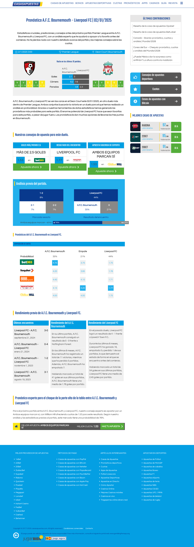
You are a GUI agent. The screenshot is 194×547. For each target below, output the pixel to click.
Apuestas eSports (151, 478)
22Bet (18, 463)
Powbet (19, 485)
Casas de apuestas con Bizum (71, 478)
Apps (145, 3)
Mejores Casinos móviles (112, 493)
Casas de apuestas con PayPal (72, 459)
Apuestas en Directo (110, 481)
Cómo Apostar (107, 485)
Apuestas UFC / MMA (152, 493)
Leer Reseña (147, 128)
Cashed (19, 515)
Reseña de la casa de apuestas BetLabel (154, 32)
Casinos (154, 3)
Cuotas (117, 3)
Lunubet (19, 496)
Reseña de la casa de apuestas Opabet (153, 26)
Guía (164, 3)
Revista (173, 3)
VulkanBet (20, 511)
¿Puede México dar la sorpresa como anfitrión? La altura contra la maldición (152, 58)
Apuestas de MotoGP (152, 463)
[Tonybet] (27, 273)
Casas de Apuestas (62, 3)
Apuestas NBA (149, 485)
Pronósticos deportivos (111, 463)
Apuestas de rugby (151, 500)
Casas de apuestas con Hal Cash (73, 485)
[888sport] (27, 281)
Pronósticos (132, 3)
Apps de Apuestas (109, 470)
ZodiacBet (20, 470)
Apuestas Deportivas (98, 3)
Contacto (89, 528)
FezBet (19, 507)
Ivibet (18, 500)
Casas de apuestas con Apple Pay (73, 481)
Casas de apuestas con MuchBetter (74, 474)
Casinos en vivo (108, 496)
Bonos (79, 3)
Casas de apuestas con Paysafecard (74, 470)
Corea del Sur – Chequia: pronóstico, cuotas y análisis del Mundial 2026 (155, 49)
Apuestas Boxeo (150, 470)
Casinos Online (107, 489)
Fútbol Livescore (108, 474)
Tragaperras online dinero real (114, 500)
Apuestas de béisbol (152, 496)
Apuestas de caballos (153, 467)
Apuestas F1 (149, 474)
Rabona (19, 478)
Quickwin (20, 481)
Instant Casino (22, 504)
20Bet (18, 467)
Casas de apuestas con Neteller (72, 467)
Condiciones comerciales (74, 528)
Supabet (19, 474)
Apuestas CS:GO (150, 489)
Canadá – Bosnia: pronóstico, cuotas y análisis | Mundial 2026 (153, 40)
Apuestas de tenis (151, 481)
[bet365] (27, 264)
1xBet (18, 459)
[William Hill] (27, 295)
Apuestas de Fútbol (152, 459)
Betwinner (20, 518)
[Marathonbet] (27, 290)
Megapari (20, 493)
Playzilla (19, 489)
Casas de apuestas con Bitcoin (72, 463)
